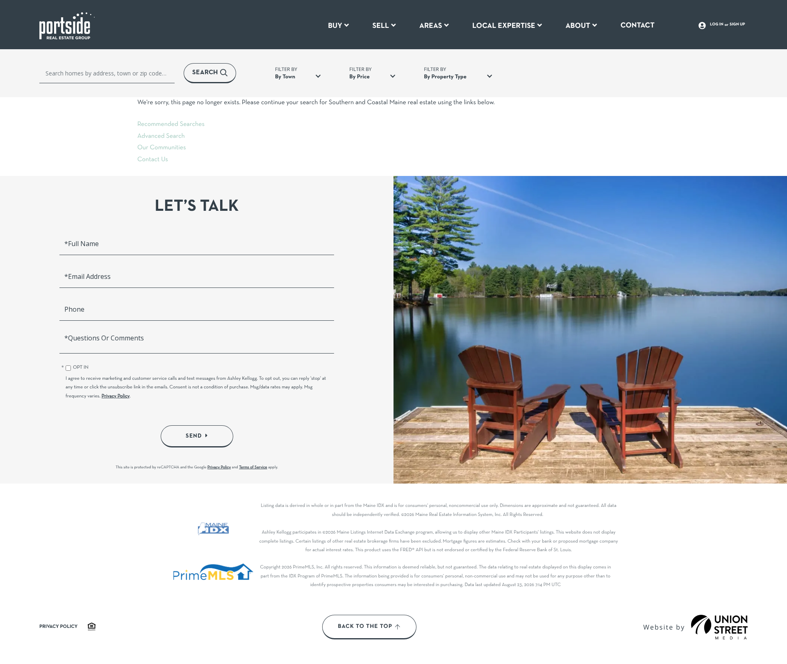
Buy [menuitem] (335, 26)
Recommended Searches (171, 125)
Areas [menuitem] (430, 26)
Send (194, 436)
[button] (210, 73)
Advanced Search (161, 136)
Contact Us (152, 160)
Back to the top (365, 627)
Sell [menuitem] (381, 26)
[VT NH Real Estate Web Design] (719, 627)
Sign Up (737, 25)
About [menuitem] (578, 26)
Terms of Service (253, 467)
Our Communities (161, 148)
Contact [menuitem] (638, 25)
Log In (716, 25)
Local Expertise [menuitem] (503, 26)
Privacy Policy (116, 397)
